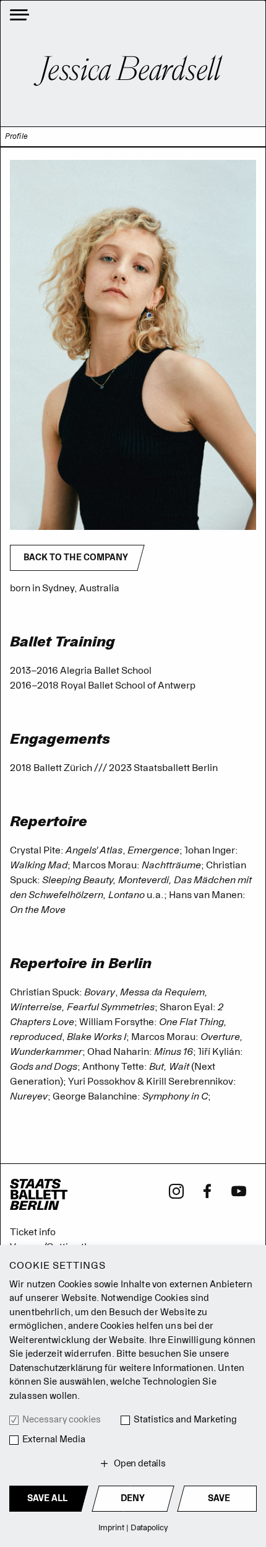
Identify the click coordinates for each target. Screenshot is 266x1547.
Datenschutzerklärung (56, 1368)
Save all (47, 1498)
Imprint (111, 1527)
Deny (133, 1498)
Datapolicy (149, 1527)
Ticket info (33, 1232)
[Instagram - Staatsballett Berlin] (176, 1190)
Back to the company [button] (76, 557)
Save (219, 1498)
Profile (16, 136)
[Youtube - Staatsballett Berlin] (238, 1190)
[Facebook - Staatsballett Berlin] (208, 1190)
